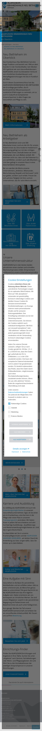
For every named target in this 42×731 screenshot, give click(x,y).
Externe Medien (17, 416)
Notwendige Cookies (18, 403)
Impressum (15, 452)
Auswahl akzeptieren (20, 424)
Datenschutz (26, 452)
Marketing (14, 412)
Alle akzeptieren (19, 439)
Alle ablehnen (19, 432)
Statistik (14, 408)
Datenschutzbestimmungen (18, 392)
